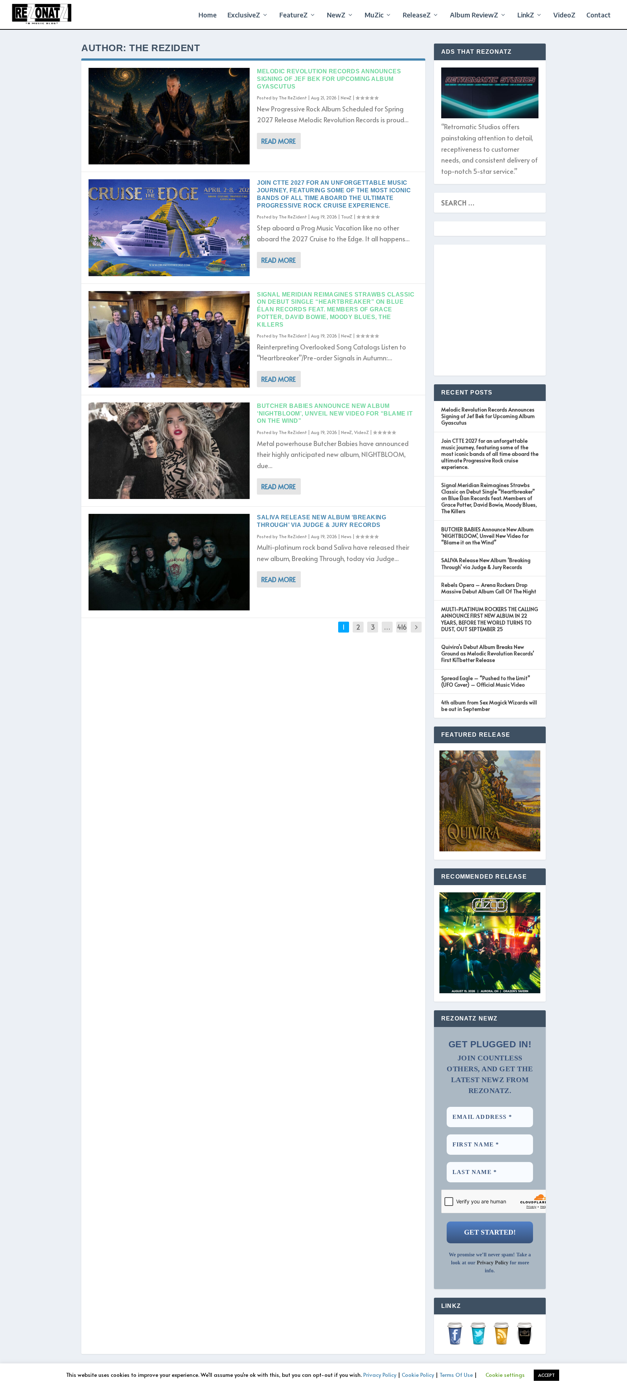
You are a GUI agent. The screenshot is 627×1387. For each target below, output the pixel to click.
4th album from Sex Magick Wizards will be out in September (489, 705)
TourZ (347, 217)
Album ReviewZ (474, 15)
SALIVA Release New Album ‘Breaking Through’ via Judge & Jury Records (485, 563)
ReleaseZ (417, 15)
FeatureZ (293, 15)
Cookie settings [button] (505, 1374)
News (346, 536)
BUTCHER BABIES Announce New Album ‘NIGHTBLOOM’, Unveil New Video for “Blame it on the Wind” (335, 413)
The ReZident (293, 98)
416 (402, 626)
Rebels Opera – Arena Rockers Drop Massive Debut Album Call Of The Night (488, 588)
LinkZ (525, 15)
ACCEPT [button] (546, 1375)
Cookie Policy (418, 1374)
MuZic (374, 15)
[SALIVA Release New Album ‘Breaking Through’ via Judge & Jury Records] (169, 562)
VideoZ (564, 15)
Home (207, 15)
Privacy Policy (492, 1262)
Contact (598, 15)
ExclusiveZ (244, 15)
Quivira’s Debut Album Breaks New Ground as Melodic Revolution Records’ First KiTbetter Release (487, 653)
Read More (278, 141)
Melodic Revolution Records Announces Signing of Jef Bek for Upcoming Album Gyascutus (329, 79)
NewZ (336, 15)
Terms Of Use (456, 1374)
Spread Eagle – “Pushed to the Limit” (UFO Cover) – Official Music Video (485, 681)
